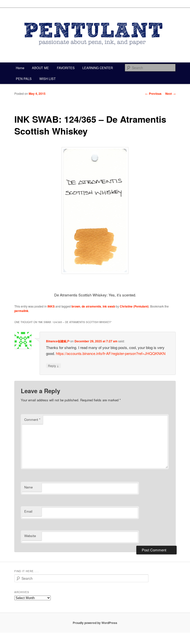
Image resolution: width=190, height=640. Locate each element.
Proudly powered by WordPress (95, 623)
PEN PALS (24, 78)
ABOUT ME (40, 67)
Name (28, 487)
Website (30, 535)
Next (170, 93)
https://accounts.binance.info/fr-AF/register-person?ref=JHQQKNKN (111, 353)
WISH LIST (47, 78)
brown (75, 306)
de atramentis (91, 306)
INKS (51, 306)
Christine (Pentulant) (134, 306)
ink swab (109, 306)
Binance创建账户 (58, 341)
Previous (153, 93)
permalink (21, 311)
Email (28, 511)
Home (20, 67)
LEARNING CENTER (97, 67)
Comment (32, 419)
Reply (53, 365)
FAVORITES (66, 67)
